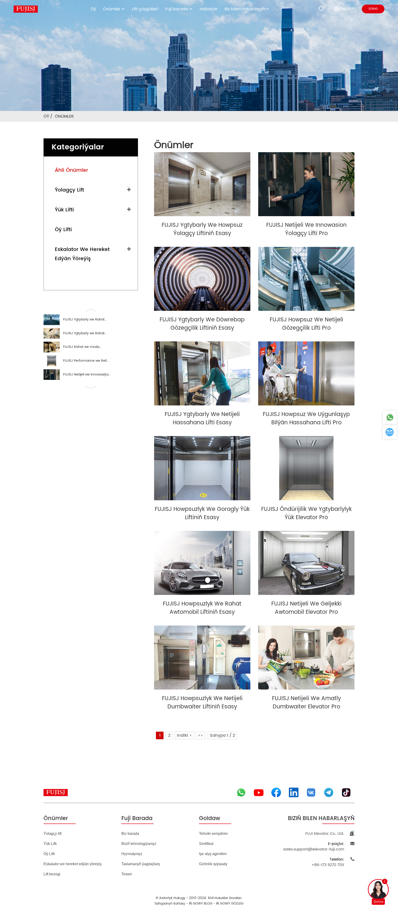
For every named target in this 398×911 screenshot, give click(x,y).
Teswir (126, 874)
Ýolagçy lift (69, 190)
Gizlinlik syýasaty (213, 864)
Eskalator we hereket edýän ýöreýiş (82, 254)
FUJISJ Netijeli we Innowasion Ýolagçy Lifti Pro (306, 229)
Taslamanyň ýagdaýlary (140, 864)
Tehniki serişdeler (213, 833)
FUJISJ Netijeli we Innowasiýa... (87, 374)
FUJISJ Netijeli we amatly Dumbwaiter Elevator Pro (306, 702)
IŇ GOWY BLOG (200, 903)
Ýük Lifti (64, 210)
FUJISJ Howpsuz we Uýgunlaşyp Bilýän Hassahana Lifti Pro (306, 418)
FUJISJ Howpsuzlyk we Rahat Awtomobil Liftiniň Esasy (202, 608)
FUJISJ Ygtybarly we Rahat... (85, 319)
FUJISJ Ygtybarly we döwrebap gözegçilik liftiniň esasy (202, 324)
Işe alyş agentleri (213, 854)
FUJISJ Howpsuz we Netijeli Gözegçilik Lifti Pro (306, 324)
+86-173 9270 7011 (328, 862)
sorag (373, 9)
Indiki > (184, 735)
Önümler (111, 9)
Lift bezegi (52, 874)
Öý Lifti (63, 229)
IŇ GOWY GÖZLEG (229, 903)
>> (200, 735)
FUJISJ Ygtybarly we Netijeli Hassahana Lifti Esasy (202, 418)
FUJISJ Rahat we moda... (82, 346)
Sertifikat (206, 844)
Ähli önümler (71, 170)
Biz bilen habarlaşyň (245, 9)
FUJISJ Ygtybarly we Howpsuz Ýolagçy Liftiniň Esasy (202, 229)
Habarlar (209, 9)
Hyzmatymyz (131, 854)
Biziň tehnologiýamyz (138, 844)
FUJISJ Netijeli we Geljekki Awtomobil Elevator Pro (306, 608)
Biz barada (130, 833)
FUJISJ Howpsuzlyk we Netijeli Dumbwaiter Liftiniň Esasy (202, 702)
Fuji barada (176, 9)
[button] (91, 309)
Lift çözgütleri (145, 9)
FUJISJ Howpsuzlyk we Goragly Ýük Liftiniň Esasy (202, 513)
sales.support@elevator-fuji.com (313, 846)
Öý (93, 9)
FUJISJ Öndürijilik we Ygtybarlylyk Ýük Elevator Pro (306, 513)
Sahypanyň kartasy (170, 903)
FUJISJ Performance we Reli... (86, 360)
